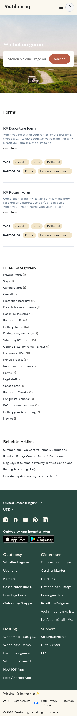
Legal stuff (10, 379)
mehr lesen (10, 148)
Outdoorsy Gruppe (17, 603)
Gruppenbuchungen (56, 562)
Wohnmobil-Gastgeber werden (27, 636)
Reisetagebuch (14, 595)
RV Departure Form (19, 128)
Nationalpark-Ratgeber (59, 586)
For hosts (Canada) (15, 392)
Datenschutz (21, 701)
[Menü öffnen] (66, 7)
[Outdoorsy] (17, 7)
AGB (6, 701)
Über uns (10, 570)
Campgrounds (12, 287)
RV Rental (53, 162)
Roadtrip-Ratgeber (55, 603)
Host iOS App (13, 669)
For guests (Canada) (16, 399)
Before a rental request (18, 405)
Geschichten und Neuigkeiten (26, 586)
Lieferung (48, 578)
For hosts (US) (12, 320)
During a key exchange (18, 333)
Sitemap (68, 701)
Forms (29, 171)
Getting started (13, 327)
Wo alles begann (16, 562)
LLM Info (48, 653)
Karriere (9, 578)
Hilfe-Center (50, 644)
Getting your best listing (19, 412)
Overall (8, 294)
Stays (6, 281)
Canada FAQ (11, 386)
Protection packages (16, 301)
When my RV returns (17, 340)
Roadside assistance (16, 314)
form (36, 162)
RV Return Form (16, 192)
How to (8, 418)
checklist (21, 162)
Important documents (55, 171)
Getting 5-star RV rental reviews (24, 346)
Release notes (12, 274)
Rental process (13, 359)
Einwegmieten (52, 595)
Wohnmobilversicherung (22, 661)
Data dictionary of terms (19, 307)
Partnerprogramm (17, 653)
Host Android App (17, 677)
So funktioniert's (53, 636)
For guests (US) (13, 353)
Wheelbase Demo (17, 644)
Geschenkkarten (53, 570)
